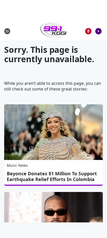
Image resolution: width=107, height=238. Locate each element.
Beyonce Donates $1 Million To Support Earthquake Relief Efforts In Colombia (52, 176)
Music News (17, 165)
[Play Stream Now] (98, 31)
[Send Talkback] (88, 31)
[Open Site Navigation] (7, 31)
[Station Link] (53, 31)
